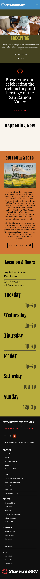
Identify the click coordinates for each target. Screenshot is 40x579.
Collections (8, 507)
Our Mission (9, 556)
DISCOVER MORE (20, 54)
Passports (8, 486)
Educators (8, 489)
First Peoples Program (12, 482)
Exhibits (8, 454)
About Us (18, 110)
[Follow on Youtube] (14, 436)
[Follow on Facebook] (5, 436)
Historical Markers (11, 522)
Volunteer (8, 539)
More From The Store (19, 245)
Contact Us (8, 564)
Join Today (9, 429)
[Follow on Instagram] (10, 436)
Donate (26, 429)
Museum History (10, 503)
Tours (7, 465)
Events (7, 457)
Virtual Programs (11, 461)
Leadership (8, 560)
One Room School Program (14, 478)
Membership (9, 535)
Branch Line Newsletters (13, 514)
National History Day (12, 493)
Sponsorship (9, 546)
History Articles (10, 518)
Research (8, 510)
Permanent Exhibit (11, 469)
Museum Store (10, 531)
